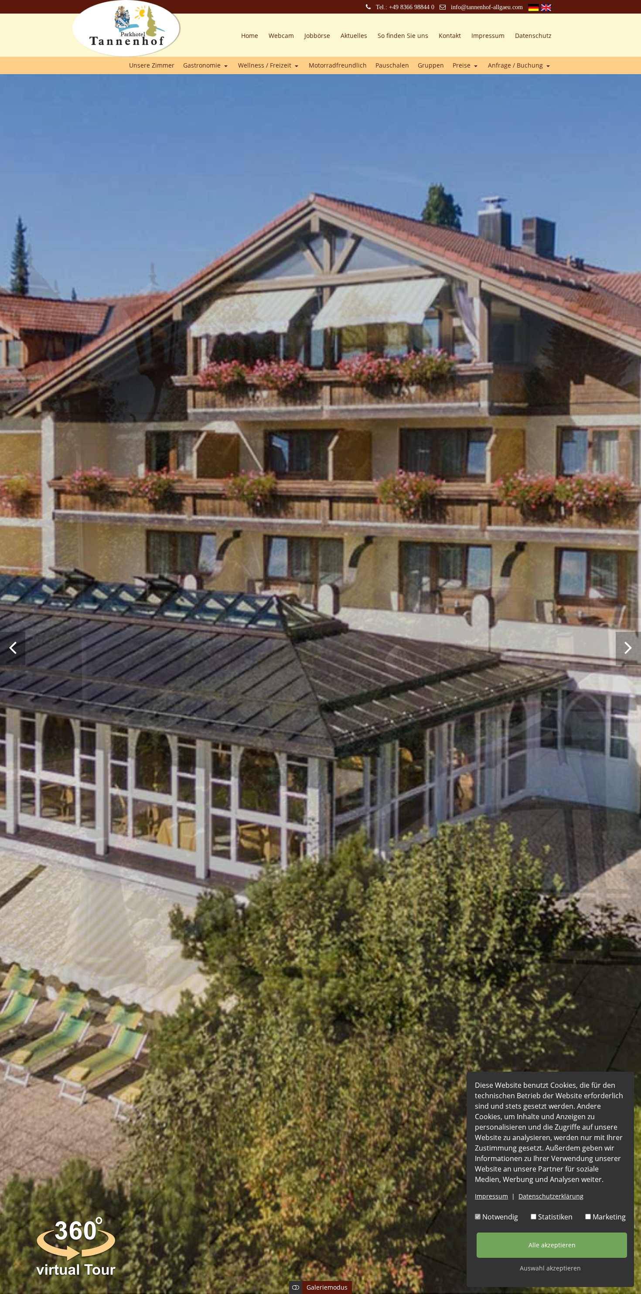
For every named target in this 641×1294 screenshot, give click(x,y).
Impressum (491, 1196)
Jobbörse (317, 35)
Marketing (608, 1217)
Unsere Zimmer (151, 65)
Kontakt (450, 35)
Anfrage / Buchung (516, 65)
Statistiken (554, 1217)
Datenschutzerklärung (550, 1196)
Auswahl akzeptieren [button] (550, 1268)
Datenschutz (533, 35)
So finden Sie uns (403, 35)
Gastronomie (202, 65)
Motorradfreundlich (338, 65)
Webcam (281, 35)
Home (249, 35)
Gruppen (431, 65)
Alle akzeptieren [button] (552, 1245)
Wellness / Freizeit (265, 65)
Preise (462, 65)
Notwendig (499, 1217)
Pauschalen (392, 65)
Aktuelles (354, 35)
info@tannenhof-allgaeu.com (487, 7)
